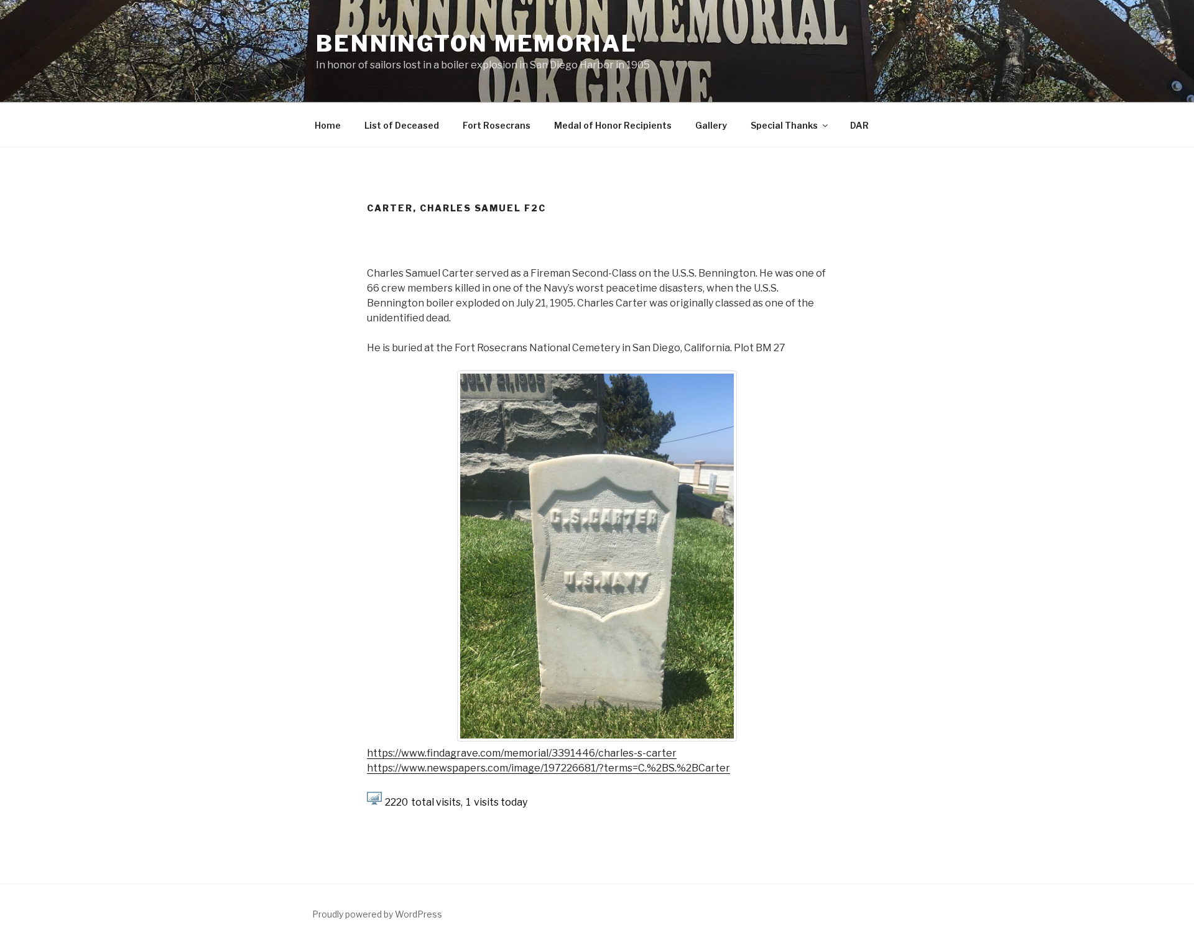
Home (328, 125)
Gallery (711, 125)
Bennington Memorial (476, 43)
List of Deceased (401, 125)
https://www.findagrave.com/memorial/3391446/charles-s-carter (522, 753)
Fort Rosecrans (496, 125)
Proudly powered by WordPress (377, 914)
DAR (859, 125)
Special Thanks (784, 125)
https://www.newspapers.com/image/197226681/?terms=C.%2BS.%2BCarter (548, 768)
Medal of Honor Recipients (613, 125)
